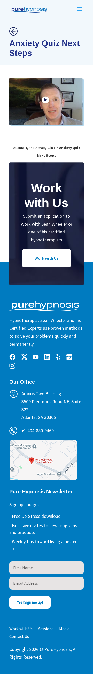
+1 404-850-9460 (37, 430)
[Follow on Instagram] (12, 366)
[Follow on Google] (69, 357)
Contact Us (19, 637)
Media (64, 629)
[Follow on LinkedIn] (47, 357)
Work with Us (46, 258)
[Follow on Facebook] (12, 357)
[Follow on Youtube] (36, 357)
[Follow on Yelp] (58, 357)
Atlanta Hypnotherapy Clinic (34, 147)
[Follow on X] (24, 357)
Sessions (45, 629)
